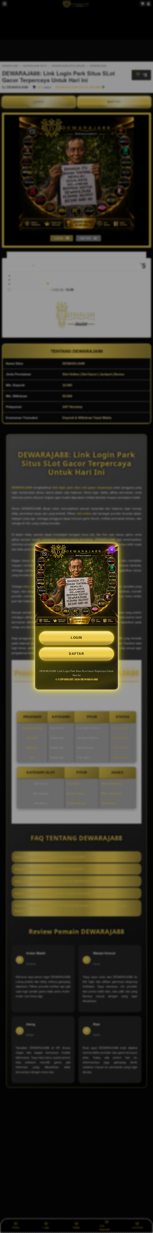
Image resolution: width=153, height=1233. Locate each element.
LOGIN (76, 637)
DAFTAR (76, 653)
